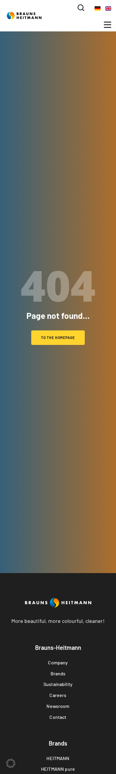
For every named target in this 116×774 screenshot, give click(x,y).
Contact (57, 717)
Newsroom (57, 706)
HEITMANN (57, 758)
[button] (81, 8)
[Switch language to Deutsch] (98, 8)
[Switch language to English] (108, 8)
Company (58, 662)
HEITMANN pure (58, 769)
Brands (58, 673)
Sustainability (58, 684)
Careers (57, 695)
